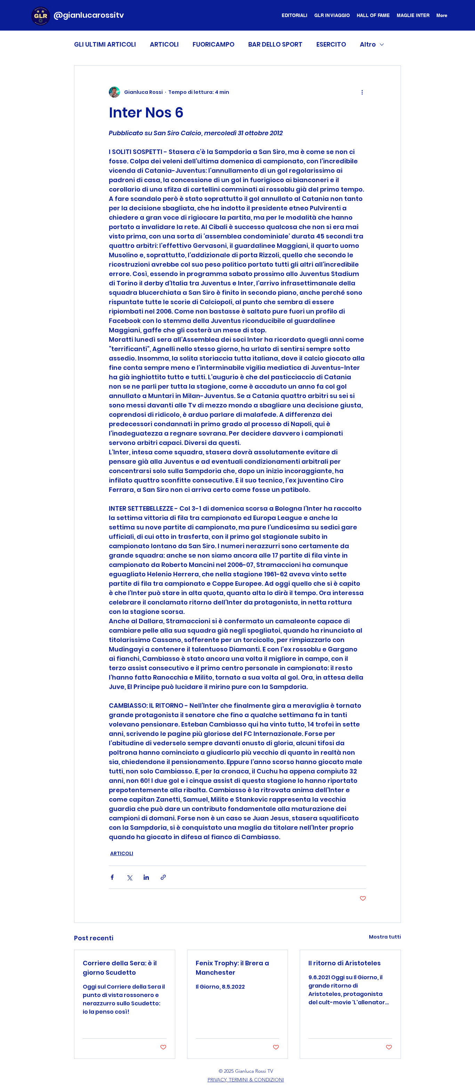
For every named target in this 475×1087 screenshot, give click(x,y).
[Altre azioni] (362, 92)
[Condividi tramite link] (163, 877)
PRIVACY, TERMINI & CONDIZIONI (246, 1080)
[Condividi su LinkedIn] (146, 877)
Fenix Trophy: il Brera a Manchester (232, 968)
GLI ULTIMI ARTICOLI (105, 44)
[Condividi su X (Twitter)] (129, 877)
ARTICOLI (164, 44)
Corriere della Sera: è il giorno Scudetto (120, 968)
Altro (368, 44)
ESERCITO (331, 44)
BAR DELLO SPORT (275, 44)
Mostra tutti (385, 936)
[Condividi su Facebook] (112, 877)
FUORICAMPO (213, 44)
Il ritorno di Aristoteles (344, 963)
